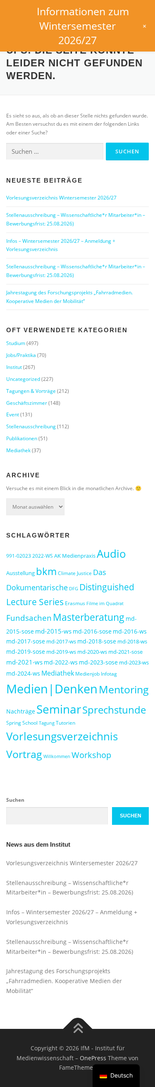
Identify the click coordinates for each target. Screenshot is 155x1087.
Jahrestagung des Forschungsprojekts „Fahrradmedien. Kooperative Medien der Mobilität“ (64, 981)
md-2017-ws (61, 641)
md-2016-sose (92, 631)
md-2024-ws (23, 673)
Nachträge (20, 711)
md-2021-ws (24, 662)
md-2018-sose (96, 641)
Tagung (47, 723)
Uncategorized (23, 379)
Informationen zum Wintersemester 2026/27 (83, 25)
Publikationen (21, 438)
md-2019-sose (25, 651)
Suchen (15, 799)
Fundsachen (29, 618)
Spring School (22, 722)
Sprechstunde (114, 709)
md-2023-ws (134, 662)
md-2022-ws (61, 662)
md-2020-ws (92, 651)
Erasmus (75, 603)
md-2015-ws (53, 631)
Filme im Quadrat (105, 603)
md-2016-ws (130, 631)
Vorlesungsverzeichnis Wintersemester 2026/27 (61, 197)
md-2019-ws (61, 651)
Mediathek (18, 450)
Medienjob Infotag (96, 673)
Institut (14, 367)
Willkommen (56, 756)
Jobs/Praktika (21, 355)
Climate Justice (75, 573)
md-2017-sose (25, 641)
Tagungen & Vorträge (31, 390)
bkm (46, 571)
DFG (73, 589)
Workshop (91, 755)
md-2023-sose (98, 662)
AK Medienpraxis (74, 555)
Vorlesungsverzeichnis (62, 736)
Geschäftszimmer (26, 402)
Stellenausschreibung (31, 426)
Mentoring (124, 689)
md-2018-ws (132, 641)
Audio (111, 553)
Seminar (58, 709)
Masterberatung (88, 617)
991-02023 (18, 555)
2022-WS (42, 555)
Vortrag (24, 754)
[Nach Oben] (77, 1029)
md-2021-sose (125, 651)
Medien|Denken (52, 689)
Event (12, 414)
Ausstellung (20, 573)
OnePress (93, 1058)
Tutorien (65, 722)
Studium (15, 343)
